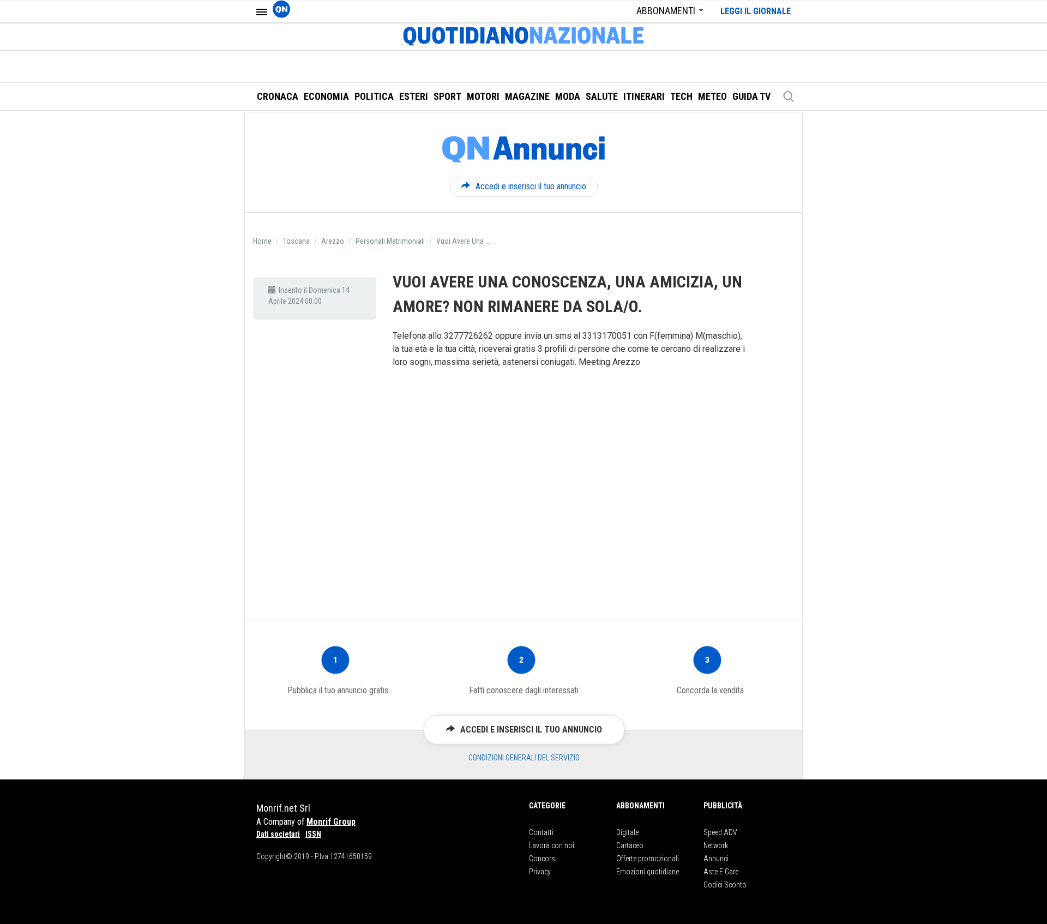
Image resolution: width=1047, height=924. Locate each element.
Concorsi (543, 858)
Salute (602, 96)
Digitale (627, 832)
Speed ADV (720, 832)
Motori (483, 96)
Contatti (541, 832)
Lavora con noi (551, 845)
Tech (681, 96)
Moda (567, 96)
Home (262, 241)
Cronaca (277, 96)
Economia (326, 96)
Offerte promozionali (647, 858)
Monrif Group (331, 822)
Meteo (712, 96)
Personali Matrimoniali (390, 241)
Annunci (716, 858)
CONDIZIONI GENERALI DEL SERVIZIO (524, 757)
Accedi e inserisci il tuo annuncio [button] (531, 186)
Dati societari (278, 834)
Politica (374, 96)
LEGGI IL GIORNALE (755, 11)
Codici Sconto (725, 884)
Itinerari (644, 96)
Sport (447, 96)
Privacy (540, 871)
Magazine (527, 96)
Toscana (296, 241)
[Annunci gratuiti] (523, 149)
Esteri (413, 96)
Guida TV (751, 96)
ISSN (313, 834)
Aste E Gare (720, 871)
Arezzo (332, 241)
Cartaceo (629, 845)
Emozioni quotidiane (647, 871)
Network (715, 845)
